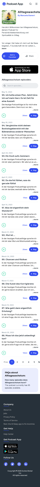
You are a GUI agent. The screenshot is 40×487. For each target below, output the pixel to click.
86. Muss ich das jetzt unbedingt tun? (18, 337)
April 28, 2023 (7, 153)
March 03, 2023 (8, 332)
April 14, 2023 (7, 205)
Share (31, 56)
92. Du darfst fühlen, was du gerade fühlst (16, 182)
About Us (7, 410)
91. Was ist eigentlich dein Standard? (15, 209)
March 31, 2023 (8, 232)
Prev (6, 362)
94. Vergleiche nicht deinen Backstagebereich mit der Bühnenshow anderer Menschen (18, 128)
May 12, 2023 (7, 92)
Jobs (5, 413)
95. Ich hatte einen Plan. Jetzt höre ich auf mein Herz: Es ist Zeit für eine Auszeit (19, 98)
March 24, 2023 (8, 256)
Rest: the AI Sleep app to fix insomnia (19, 424)
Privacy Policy (9, 417)
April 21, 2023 (7, 177)
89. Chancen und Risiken (14, 259)
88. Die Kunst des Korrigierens (18, 284)
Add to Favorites (12, 56)
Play (34, 116)
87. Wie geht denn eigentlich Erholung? (17, 309)
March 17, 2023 (7, 281)
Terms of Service (10, 420)
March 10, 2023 (8, 305)
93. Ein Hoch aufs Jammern (16, 156)
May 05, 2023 (7, 122)
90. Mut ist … (8, 235)
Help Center (9, 434)
